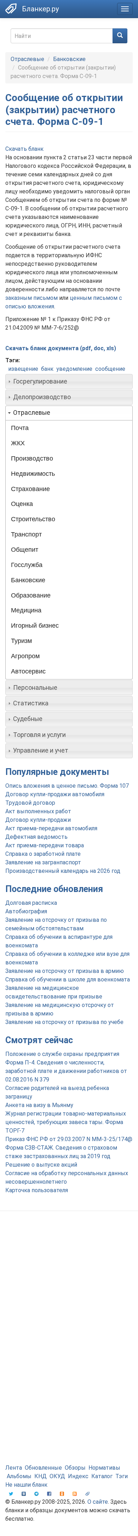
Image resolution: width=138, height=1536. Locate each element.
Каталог (102, 1476)
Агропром (25, 656)
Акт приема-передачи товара (44, 845)
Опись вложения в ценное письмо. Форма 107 (67, 785)
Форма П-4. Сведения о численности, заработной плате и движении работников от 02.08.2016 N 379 (66, 1071)
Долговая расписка (31, 902)
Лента (13, 1467)
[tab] (69, 381)
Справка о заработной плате (43, 853)
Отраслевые (27, 59)
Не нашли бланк (26, 1484)
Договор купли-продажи (38, 819)
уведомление (74, 368)
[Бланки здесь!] (11, 8)
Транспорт (26, 534)
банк (47, 368)
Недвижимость (33, 473)
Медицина (26, 610)
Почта (20, 427)
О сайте (97, 1501)
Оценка (22, 503)
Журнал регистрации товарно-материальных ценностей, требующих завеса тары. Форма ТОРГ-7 (65, 1122)
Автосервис (28, 671)
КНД (40, 1476)
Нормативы (104, 1467)
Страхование (30, 488)
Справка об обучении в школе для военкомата (67, 979)
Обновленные (43, 1467)
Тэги (121, 1476)
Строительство (33, 519)
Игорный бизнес (35, 625)
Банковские (69, 59)
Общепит (24, 549)
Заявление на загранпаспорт (43, 862)
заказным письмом (31, 297)
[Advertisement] (69, 1292)
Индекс (78, 1476)
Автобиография (26, 911)
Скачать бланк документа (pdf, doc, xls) (60, 348)
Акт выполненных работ (38, 811)
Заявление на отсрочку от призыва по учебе (64, 1022)
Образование (31, 595)
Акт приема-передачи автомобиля (51, 828)
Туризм (21, 640)
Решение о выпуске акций (41, 1164)
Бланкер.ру (40, 9)
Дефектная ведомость (36, 836)
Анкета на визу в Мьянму (39, 1105)
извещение (23, 368)
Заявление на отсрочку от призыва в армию (64, 971)
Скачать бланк (24, 148)
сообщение (110, 368)
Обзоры (75, 1467)
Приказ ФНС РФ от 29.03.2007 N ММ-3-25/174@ (68, 1139)
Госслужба (26, 564)
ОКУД (57, 1476)
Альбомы (19, 1476)
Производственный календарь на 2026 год (62, 871)
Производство (32, 458)
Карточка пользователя (36, 1190)
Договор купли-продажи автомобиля (54, 794)
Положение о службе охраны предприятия (62, 1054)
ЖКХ (18, 443)
